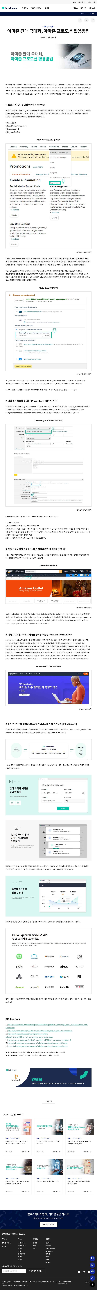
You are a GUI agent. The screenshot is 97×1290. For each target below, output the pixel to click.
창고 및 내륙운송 (36, 8)
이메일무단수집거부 (62, 1283)
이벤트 (47, 1259)
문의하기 (35, 1243)
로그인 (74, 2)
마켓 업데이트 (22, 1246)
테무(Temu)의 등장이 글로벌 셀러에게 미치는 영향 (79, 1182)
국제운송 (25, 8)
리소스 (75, 8)
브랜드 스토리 (49, 1251)
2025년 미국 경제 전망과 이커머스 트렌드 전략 (48, 1142)
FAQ (34, 1246)
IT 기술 (47, 8)
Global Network (50, 1248)
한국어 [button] (88, 2)
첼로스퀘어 (49, 1246)
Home (82, 13)
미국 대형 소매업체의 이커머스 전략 (48, 1181)
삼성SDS (48, 1243)
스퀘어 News (21, 1243)
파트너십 (48, 1254)
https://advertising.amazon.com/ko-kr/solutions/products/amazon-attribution (38, 1043)
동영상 (20, 1259)
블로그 (93, 13)
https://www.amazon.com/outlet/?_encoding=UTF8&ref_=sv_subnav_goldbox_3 (39, 1040)
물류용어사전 (21, 1254)
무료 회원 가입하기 (48, 1224)
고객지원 (83, 8)
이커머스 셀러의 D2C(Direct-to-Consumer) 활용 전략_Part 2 (17, 1182)
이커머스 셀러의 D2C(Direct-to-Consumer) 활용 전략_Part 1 (79, 1142)
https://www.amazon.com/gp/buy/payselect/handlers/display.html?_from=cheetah (40, 1031)
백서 (19, 1251)
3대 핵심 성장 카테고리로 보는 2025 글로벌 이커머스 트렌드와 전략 (17, 1142)
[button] (9, 8)
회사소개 (92, 8)
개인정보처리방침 (67, 1282)
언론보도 (48, 1257)
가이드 (35, 1248)
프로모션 (48, 1262)
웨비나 (20, 1257)
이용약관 (58, 1282)
